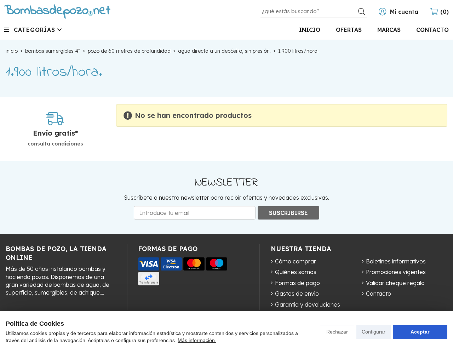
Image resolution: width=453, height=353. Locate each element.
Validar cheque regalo (395, 282)
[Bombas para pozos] (57, 11)
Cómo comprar (295, 261)
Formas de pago (297, 282)
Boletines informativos (396, 261)
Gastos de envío (297, 293)
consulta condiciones (55, 144)
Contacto (378, 293)
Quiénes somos (295, 271)
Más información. (197, 340)
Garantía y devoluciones (307, 304)
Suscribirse (288, 212)
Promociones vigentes (396, 271)
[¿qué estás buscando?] (313, 11)
